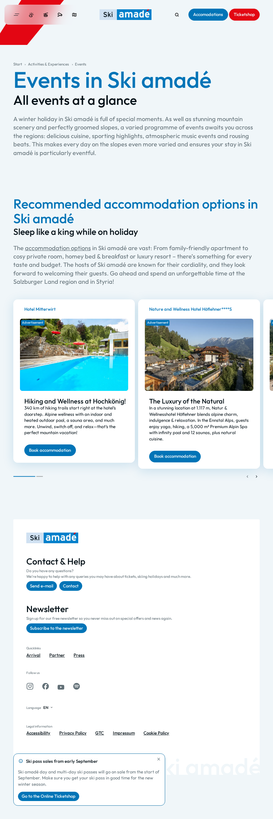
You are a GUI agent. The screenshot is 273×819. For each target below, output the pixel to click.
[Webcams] (60, 15)
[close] (158, 759)
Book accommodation (50, 450)
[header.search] (177, 15)
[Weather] (31, 15)
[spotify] (76, 686)
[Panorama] (74, 15)
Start (17, 64)
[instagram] (29, 686)
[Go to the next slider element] (256, 476)
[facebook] (45, 686)
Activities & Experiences (48, 64)
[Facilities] (46, 15)
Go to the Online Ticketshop (49, 796)
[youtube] (61, 686)
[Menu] (16, 14)
